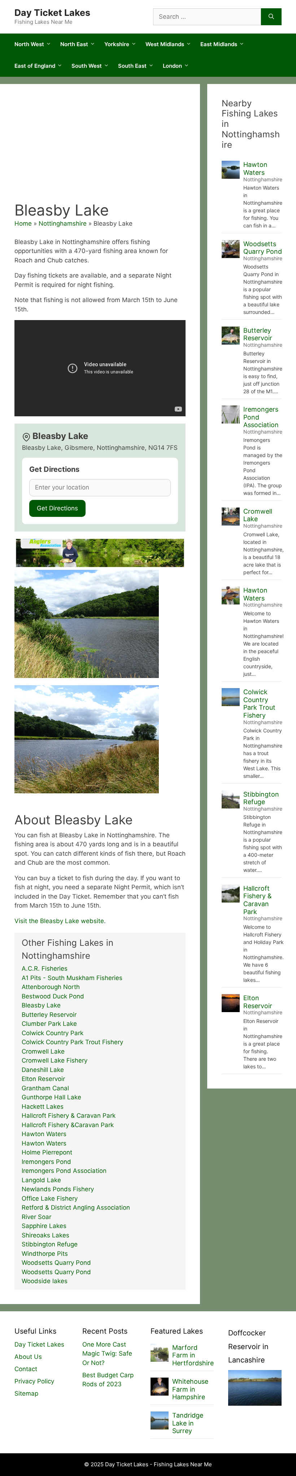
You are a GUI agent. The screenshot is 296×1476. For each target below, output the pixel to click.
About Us (28, 1356)
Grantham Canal (45, 1088)
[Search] (271, 17)
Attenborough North (51, 986)
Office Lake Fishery (50, 1198)
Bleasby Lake (41, 1005)
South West (86, 65)
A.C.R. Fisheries (45, 968)
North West (29, 44)
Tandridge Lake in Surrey (187, 1423)
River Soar (36, 1216)
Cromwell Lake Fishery (54, 1060)
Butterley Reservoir (49, 1014)
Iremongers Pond (46, 1161)
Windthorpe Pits (45, 1253)
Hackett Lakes (43, 1106)
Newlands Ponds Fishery (58, 1189)
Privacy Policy (34, 1381)
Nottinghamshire (63, 223)
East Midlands (218, 44)
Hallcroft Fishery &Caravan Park (68, 1125)
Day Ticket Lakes (52, 12)
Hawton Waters (44, 1134)
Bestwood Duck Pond (53, 996)
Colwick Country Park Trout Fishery (72, 1042)
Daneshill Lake (43, 1069)
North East (74, 44)
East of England (34, 65)
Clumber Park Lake (49, 1023)
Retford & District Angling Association (76, 1207)
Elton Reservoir (43, 1078)
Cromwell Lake (43, 1051)
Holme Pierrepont (47, 1152)
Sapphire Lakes (44, 1225)
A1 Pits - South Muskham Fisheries (72, 977)
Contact (25, 1369)
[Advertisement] (100, 147)
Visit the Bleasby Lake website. (60, 921)
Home (23, 223)
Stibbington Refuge (50, 1244)
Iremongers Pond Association (64, 1170)
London (172, 65)
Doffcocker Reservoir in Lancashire (248, 1347)
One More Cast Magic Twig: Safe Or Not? (107, 1353)
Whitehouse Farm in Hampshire (190, 1389)
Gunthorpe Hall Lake (51, 1097)
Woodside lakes (45, 1281)
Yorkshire (116, 44)
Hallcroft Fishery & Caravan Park (69, 1115)
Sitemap (26, 1393)
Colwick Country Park (52, 1033)
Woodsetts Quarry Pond (56, 1262)
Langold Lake (41, 1180)
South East (132, 65)
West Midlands (164, 44)
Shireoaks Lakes (45, 1235)
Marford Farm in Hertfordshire (193, 1355)
